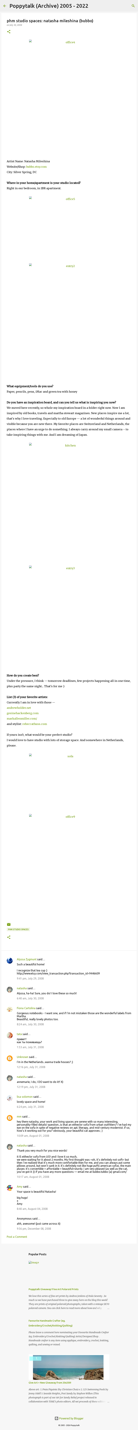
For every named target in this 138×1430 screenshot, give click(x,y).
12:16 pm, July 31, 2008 (31, 1067)
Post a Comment (17, 1236)
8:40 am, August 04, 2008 (32, 1208)
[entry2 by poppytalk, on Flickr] (69, 317)
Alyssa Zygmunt (27, 959)
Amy (19, 1186)
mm (19, 1116)
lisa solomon (25, 1096)
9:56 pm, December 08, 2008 (34, 1228)
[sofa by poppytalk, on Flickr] (69, 780)
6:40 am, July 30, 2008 (30, 998)
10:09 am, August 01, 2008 (33, 1135)
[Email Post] (9, 926)
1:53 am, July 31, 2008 (30, 1047)
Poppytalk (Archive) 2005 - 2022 (48, 6)
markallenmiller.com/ (22, 718)
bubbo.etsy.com (36, 166)
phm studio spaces (18, 929)
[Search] (93, 6)
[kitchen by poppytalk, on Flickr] (69, 500)
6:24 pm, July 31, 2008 (30, 1106)
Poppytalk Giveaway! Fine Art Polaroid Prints (53, 1289)
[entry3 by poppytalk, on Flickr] (69, 613)
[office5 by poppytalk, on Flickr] (69, 226)
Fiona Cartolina (26, 1008)
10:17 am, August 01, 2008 (33, 1176)
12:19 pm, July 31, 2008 (31, 1086)
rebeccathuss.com (34, 724)
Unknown (22, 1056)
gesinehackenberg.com (23, 713)
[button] (9, 32)
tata (19, 1034)
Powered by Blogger (71, 1418)
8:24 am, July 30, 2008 (30, 1024)
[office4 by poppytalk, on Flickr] (69, 93)
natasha (22, 988)
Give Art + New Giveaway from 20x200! (50, 1382)
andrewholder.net (19, 707)
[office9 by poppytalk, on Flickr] (69, 867)
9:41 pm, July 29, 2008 (30, 978)
